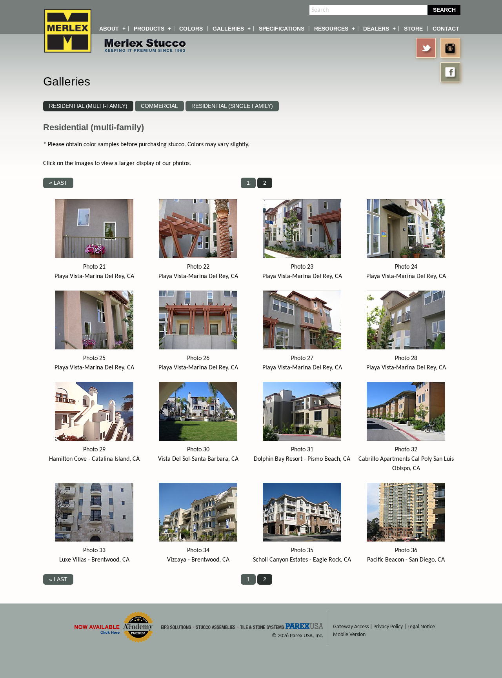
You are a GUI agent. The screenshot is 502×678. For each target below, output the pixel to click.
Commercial (159, 106)
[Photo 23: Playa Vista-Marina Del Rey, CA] (302, 256)
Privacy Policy (388, 627)
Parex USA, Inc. (307, 636)
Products (149, 28)
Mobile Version (349, 635)
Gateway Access (351, 627)
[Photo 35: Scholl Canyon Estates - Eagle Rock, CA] (302, 540)
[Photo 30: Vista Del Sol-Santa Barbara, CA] (198, 439)
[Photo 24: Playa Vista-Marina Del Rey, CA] (406, 256)
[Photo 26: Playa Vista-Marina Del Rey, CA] (198, 348)
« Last (58, 183)
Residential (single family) (232, 106)
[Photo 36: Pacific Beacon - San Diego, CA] (406, 540)
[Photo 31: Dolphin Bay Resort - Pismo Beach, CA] (302, 439)
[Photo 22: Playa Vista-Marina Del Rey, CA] (198, 256)
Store (413, 28)
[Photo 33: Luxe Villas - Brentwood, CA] (94, 540)
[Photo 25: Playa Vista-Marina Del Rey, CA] (94, 348)
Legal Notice (421, 627)
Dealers (376, 28)
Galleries (228, 28)
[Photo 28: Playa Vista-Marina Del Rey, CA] (406, 348)
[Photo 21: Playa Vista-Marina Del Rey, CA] (94, 256)
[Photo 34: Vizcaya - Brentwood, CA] (198, 540)
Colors (191, 28)
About (109, 28)
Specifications (281, 28)
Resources (331, 28)
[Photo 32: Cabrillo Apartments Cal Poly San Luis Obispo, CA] (406, 439)
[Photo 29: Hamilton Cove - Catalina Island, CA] (94, 439)
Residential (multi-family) (88, 106)
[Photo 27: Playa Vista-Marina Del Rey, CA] (302, 348)
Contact (446, 28)
